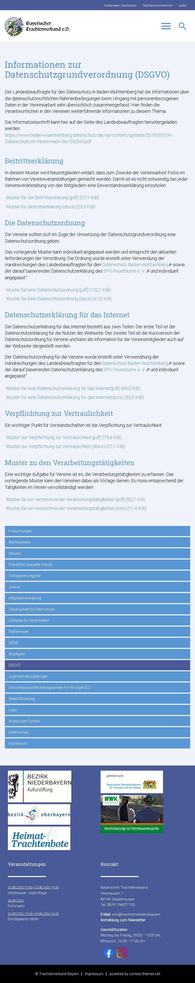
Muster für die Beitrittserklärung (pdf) (52, 197)
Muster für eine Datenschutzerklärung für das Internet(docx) (75, 397)
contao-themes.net (144, 974)
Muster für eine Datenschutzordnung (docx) (59, 298)
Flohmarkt (16, 903)
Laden (182, 5)
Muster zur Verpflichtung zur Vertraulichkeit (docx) (65, 446)
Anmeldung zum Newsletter (123, 920)
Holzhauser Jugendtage (33, 890)
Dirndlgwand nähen (33, 916)
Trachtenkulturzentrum (157, 5)
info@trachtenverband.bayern (136, 914)
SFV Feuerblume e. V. (124, 271)
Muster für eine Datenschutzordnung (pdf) (58, 289)
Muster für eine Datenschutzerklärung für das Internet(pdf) (73, 388)
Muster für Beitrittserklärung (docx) (50, 206)
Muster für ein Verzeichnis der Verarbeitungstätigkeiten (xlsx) (76, 508)
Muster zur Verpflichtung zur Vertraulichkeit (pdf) (64, 437)
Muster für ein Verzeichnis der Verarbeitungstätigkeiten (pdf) (75, 499)
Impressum (94, 974)
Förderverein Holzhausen (120, 5)
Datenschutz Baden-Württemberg (135, 264)
